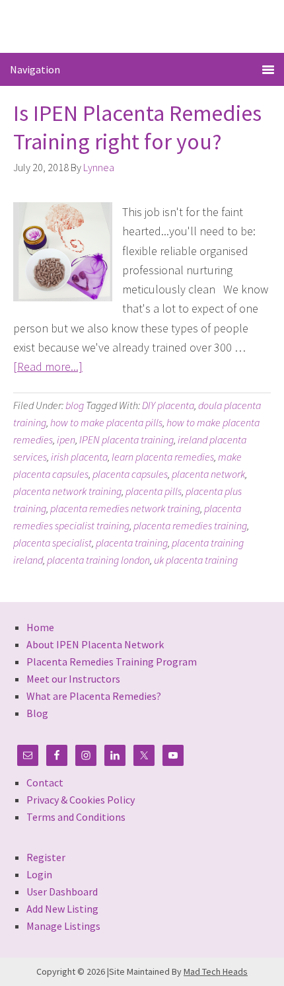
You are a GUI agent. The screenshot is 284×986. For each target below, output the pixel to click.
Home (40, 627)
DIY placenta (168, 405)
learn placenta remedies (163, 456)
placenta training (132, 542)
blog (74, 405)
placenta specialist (52, 542)
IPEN (142, 25)
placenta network (208, 473)
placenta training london (98, 559)
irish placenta (79, 456)
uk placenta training (196, 559)
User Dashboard (62, 891)
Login (39, 874)
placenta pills (153, 491)
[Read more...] (48, 366)
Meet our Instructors (73, 678)
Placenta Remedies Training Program (111, 661)
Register (45, 857)
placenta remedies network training (125, 508)
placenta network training (67, 491)
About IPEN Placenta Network (95, 644)
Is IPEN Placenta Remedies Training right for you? (137, 127)
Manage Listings (63, 925)
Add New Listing (62, 908)
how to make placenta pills (106, 422)
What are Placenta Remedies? (93, 695)
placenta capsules (130, 473)
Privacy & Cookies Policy (80, 799)
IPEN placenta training (126, 439)
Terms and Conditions (75, 816)
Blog (37, 713)
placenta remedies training (190, 525)
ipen (66, 439)
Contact (44, 782)
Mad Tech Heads (216, 971)
